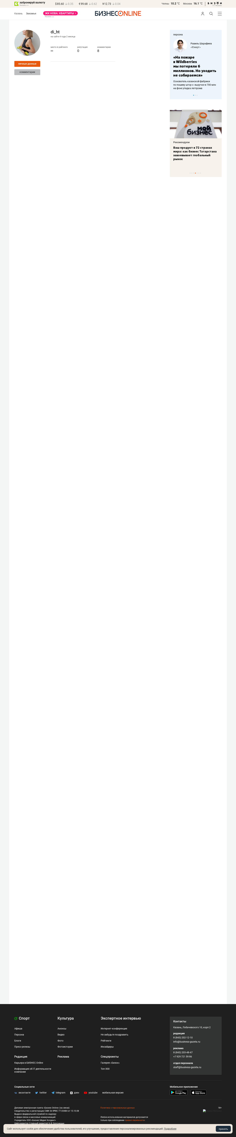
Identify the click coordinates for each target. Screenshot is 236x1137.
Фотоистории (65, 1046)
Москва (187, 3)
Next (218, 95)
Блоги (17, 1040)
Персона (19, 1034)
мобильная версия (113, 1092)
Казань (18, 13)
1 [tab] (193, 95)
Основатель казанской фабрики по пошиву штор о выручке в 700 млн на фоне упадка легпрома (194, 85)
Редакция (20, 1056)
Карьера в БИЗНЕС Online (28, 1062)
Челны (165, 3)
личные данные (27, 63)
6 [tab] (198, 173)
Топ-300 (105, 1068)
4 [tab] (195, 173)
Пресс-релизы (22, 1046)
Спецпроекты (110, 1056)
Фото (60, 1040)
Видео (61, 1034)
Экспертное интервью (121, 1018)
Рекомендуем (181, 142)
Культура (66, 1018)
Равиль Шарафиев (201, 43)
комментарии (27, 72)
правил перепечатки (135, 1120)
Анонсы (62, 1028)
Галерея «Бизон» (110, 1062)
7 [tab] (200, 173)
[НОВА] (60, 14)
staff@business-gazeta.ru (187, 1067)
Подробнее (170, 1128)
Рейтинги (106, 1040)
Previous (174, 95)
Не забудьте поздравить (114, 1034)
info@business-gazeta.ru (186, 1041)
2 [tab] (195, 95)
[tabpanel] (195, 64)
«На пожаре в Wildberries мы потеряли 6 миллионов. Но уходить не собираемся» (194, 66)
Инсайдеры (107, 1046)
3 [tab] (193, 173)
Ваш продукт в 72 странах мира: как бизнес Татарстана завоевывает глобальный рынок (195, 153)
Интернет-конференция (114, 1028)
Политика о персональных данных (117, 1108)
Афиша (18, 1028)
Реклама (63, 1056)
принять (223, 1129)
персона (178, 34)
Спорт (24, 1018)
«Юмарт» (196, 47)
